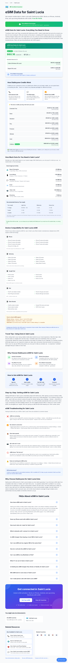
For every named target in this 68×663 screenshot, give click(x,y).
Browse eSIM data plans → (28, 658)
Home (6, 2)
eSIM (11, 2)
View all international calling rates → (13, 658)
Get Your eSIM (26, 600)
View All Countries (40, 600)
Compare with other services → (42, 658)
